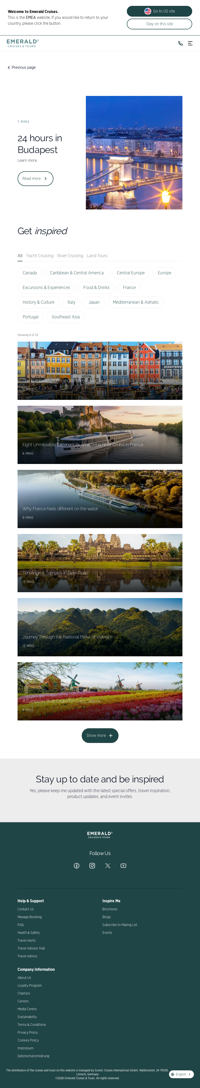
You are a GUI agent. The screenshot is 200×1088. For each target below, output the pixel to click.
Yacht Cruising (39, 256)
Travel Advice (27, 956)
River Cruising (70, 256)
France (129, 288)
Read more (31, 179)
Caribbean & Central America (77, 273)
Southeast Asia (66, 317)
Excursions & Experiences (46, 288)
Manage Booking (30, 917)
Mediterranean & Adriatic (136, 302)
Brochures (109, 909)
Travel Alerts (27, 940)
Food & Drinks (96, 288)
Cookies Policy (28, 1040)
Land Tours (97, 256)
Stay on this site (159, 24)
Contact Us (26, 909)
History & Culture (38, 302)
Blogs (106, 917)
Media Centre (27, 1009)
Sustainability (27, 1017)
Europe (164, 273)
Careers (23, 1001)
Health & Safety (29, 933)
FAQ (21, 925)
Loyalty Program (30, 985)
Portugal (31, 317)
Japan (94, 302)
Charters (24, 993)
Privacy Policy (28, 1032)
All (20, 256)
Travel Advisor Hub (31, 948)
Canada (30, 273)
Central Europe (131, 273)
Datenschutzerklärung (33, 1056)
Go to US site (164, 11)
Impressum (26, 1048)
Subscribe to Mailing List (119, 925)
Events (107, 933)
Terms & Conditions (32, 1025)
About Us (24, 978)
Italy (71, 302)
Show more (96, 736)
